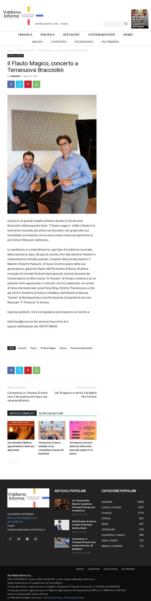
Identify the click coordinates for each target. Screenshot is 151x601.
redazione (15, 76)
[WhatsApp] (36, 84)
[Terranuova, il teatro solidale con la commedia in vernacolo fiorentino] (51, 430)
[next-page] (15, 461)
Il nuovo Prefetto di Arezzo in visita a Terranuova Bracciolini (138, 20)
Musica (63, 348)
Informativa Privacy (52, 597)
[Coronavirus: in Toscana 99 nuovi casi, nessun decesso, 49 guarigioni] (62, 542)
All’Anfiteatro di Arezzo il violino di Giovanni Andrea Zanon (84, 524)
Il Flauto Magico (48, 348)
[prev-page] (9, 461)
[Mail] (19, 539)
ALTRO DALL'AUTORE (51, 413)
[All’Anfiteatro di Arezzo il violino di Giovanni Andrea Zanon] (62, 525)
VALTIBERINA (128, 569)
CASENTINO (94, 569)
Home (10, 50)
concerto (22, 348)
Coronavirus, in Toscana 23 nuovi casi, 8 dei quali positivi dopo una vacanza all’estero (27, 396)
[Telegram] (27, 539)
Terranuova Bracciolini (81, 348)
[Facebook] (11, 84)
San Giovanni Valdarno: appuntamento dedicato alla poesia (20, 446)
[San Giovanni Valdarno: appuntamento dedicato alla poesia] (20, 430)
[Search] (126, 24)
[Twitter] (19, 84)
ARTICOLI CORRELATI (22, 413)
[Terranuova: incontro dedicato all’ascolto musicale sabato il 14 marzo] (82, 430)
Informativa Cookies (74, 597)
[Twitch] (36, 539)
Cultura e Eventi (25, 50)
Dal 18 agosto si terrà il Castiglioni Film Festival (75, 394)
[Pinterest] (28, 84)
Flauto (34, 348)
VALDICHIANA (110, 569)
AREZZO (80, 569)
